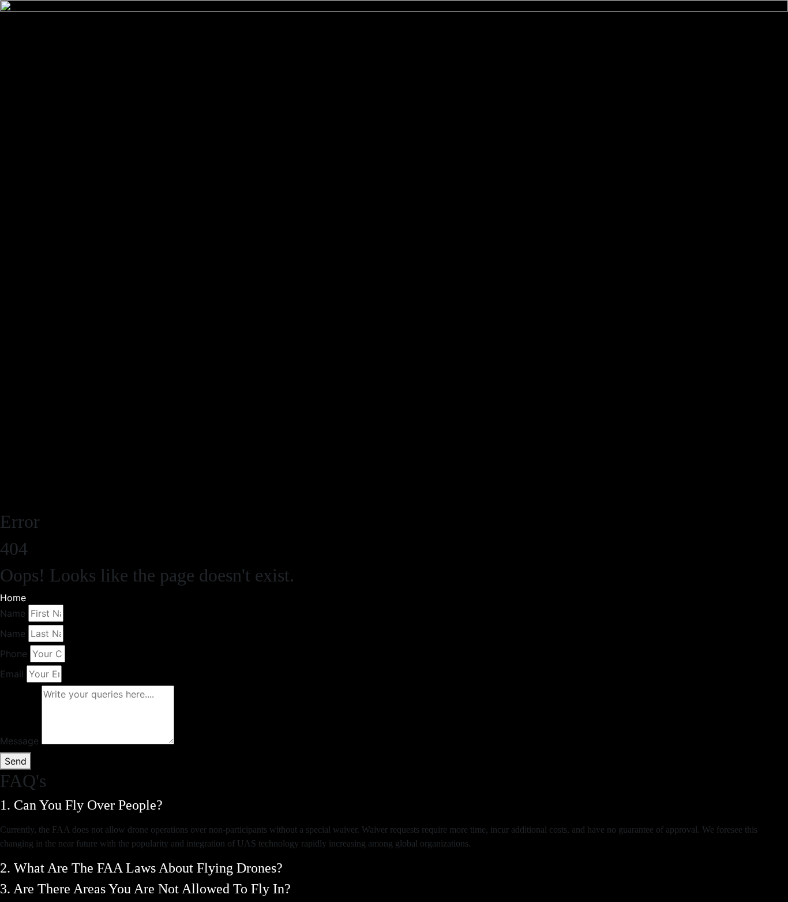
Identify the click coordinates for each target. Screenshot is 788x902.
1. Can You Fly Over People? (83, 804)
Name (12, 613)
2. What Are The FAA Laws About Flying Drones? (143, 867)
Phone (13, 653)
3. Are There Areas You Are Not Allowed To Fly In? (147, 888)
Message (19, 741)
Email (12, 674)
